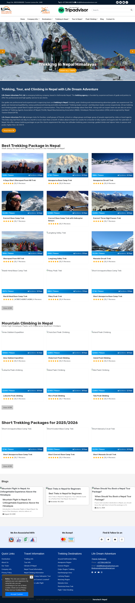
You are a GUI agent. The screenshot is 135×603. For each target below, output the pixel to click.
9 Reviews (109, 183)
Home (22, 19)
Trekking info (28, 559)
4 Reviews (64, 457)
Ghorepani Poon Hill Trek (13, 259)
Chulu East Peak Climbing (59, 358)
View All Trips (67, 70)
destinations (46, 19)
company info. (32, 19)
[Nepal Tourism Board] (19, 539)
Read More (8, 130)
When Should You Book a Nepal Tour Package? (113, 498)
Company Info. (7, 569)
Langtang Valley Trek (57, 259)
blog (102, 19)
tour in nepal (77, 19)
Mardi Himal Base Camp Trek (15, 296)
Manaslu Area (63, 583)
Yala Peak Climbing (101, 396)
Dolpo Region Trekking (66, 569)
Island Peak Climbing (102, 358)
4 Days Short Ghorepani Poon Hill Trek (19, 180)
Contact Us (110, 19)
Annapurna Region (64, 562)
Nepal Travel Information (33, 569)
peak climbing (91, 19)
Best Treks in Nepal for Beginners (65, 493)
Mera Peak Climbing (56, 396)
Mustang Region (64, 579)
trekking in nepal (61, 19)
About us (5, 562)
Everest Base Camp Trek (13, 218)
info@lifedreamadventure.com (86, 2)
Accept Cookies (17, 594)
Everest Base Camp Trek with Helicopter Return (65, 219)
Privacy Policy (7, 573)
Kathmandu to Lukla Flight (34, 583)
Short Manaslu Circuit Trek (104, 455)
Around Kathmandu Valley (67, 559)
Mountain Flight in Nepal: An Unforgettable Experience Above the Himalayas (21, 502)
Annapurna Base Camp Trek (60, 180)
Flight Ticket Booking (65, 590)
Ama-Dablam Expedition (13, 358)
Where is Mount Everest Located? (36, 579)
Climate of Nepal (30, 566)
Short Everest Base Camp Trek (61, 455)
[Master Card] (64, 539)
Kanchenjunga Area (65, 573)
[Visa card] (71, 539)
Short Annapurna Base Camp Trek (107, 296)
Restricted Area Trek (65, 586)
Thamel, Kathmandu (99, 559)
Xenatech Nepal (100, 599)
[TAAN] (26, 539)
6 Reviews (64, 183)
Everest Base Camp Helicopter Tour (37, 576)
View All (6, 308)
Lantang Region (64, 576)
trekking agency (81, 95)
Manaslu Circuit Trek (102, 259)
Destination (6, 559)
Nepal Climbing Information (34, 573)
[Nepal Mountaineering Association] (33, 539)
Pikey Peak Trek (55, 296)
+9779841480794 (68, 2)
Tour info (27, 562)
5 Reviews (19, 183)
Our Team (5, 566)
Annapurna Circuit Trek (103, 180)
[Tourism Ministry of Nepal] (12, 539)
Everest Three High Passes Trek (107, 218)
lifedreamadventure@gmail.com (103, 568)
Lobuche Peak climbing (13, 396)
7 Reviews (19, 221)
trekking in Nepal (61, 102)
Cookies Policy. (21, 590)
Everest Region (63, 566)
